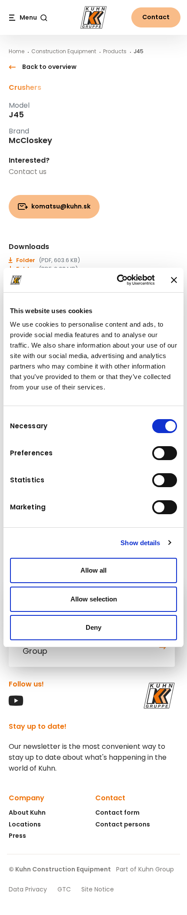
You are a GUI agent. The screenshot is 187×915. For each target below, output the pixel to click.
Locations (25, 824)
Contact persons (122, 824)
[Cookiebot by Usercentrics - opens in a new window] (117, 280)
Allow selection (93, 599)
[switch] (164, 453)
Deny (93, 627)
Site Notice (97, 889)
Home (16, 51)
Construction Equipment (63, 51)
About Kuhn (27, 812)
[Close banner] (174, 280)
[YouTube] (16, 704)
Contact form (117, 812)
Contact (156, 17)
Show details (140, 542)
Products (115, 51)
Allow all (93, 570)
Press (17, 835)
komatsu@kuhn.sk (60, 206)
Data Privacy (28, 889)
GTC (64, 889)
